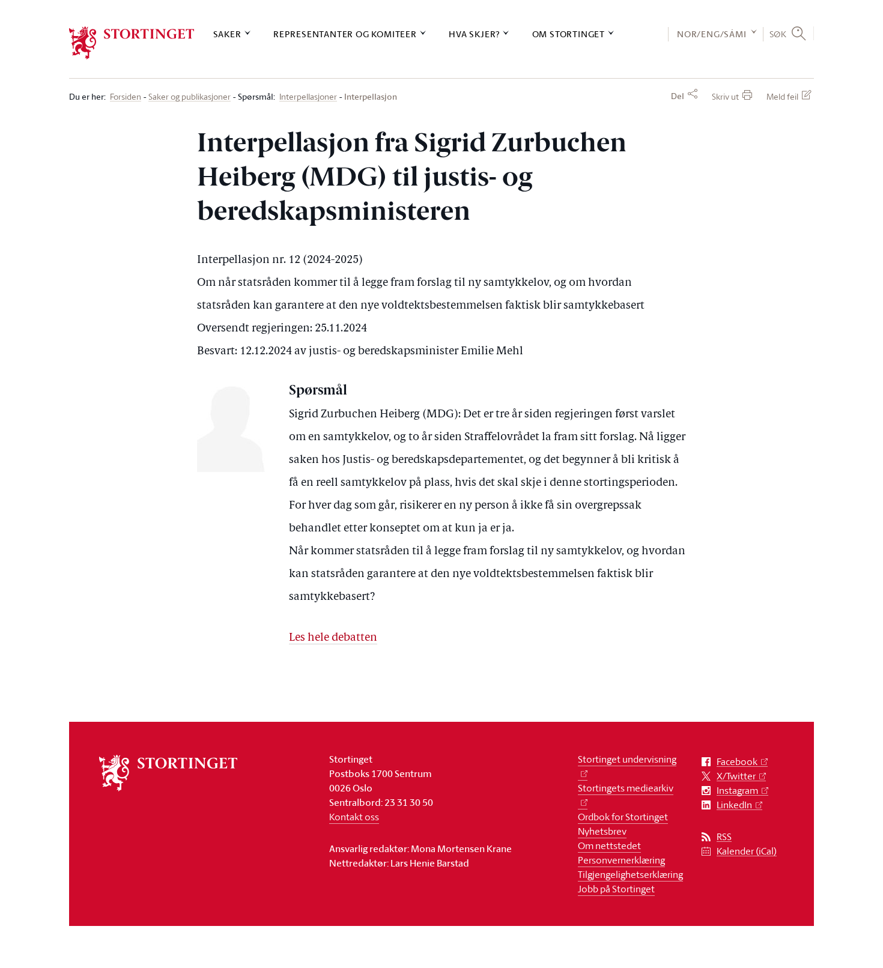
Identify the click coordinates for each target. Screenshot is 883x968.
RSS (724, 837)
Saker (227, 34)
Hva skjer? (474, 34)
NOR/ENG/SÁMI (712, 34)
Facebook (737, 762)
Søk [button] (778, 34)
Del (677, 96)
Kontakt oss (354, 816)
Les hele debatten (333, 638)
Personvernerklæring (621, 860)
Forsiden (125, 96)
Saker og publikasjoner (189, 96)
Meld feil (782, 96)
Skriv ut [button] (725, 96)
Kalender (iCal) (747, 851)
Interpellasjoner (308, 96)
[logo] (132, 42)
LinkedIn (734, 805)
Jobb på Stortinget (616, 888)
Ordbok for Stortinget (623, 816)
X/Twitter (736, 776)
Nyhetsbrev (602, 831)
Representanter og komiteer (345, 34)
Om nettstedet (609, 845)
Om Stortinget (568, 34)
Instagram (737, 790)
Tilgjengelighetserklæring (630, 874)
